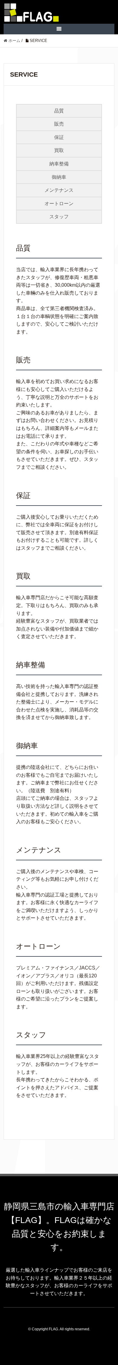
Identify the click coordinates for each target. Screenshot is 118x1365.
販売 (59, 123)
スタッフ (59, 216)
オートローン (59, 203)
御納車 (59, 177)
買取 (59, 150)
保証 (59, 137)
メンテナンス (59, 190)
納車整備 (59, 163)
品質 (59, 110)
